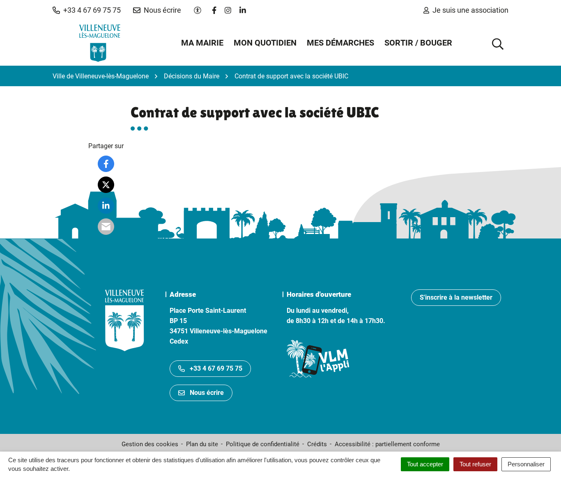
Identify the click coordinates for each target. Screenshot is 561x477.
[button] (86, 10)
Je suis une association (470, 10)
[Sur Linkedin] (106, 205)
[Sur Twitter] (106, 185)
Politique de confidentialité (262, 444)
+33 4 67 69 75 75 (216, 368)
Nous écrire (207, 393)
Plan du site (202, 444)
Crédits (317, 444)
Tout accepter (425, 464)
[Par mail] (106, 226)
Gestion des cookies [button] (150, 444)
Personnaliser (526, 464)
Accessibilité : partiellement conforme (387, 444)
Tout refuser (475, 464)
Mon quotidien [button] (265, 43)
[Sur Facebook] (106, 164)
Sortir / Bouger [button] (418, 43)
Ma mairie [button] (202, 43)
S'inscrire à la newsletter (456, 297)
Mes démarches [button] (340, 43)
